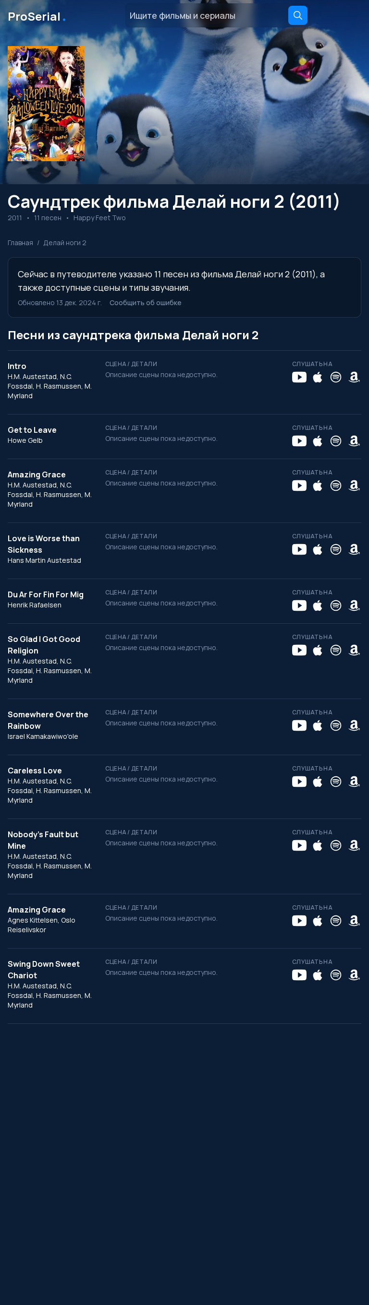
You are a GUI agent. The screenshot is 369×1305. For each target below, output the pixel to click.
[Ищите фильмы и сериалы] (298, 15)
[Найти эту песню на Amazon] (354, 377)
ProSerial (38, 15)
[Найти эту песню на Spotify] (336, 377)
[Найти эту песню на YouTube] (299, 377)
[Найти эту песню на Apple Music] (317, 377)
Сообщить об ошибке (146, 302)
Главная (20, 242)
